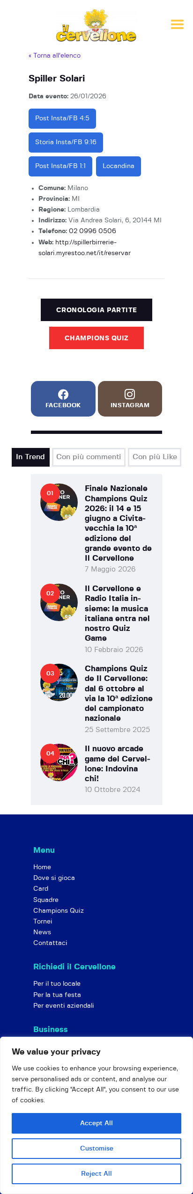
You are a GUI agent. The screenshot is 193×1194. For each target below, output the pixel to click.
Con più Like (155, 457)
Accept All (96, 1123)
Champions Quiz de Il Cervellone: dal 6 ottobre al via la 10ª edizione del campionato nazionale (119, 693)
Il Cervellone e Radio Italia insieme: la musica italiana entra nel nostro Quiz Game (117, 613)
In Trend (30, 457)
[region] (96, 1115)
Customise (96, 1148)
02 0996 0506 (92, 231)
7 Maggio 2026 (110, 569)
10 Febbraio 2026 (114, 649)
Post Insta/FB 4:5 (62, 118)
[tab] (31, 457)
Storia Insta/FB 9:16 (65, 142)
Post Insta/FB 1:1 (60, 166)
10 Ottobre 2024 (113, 789)
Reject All (96, 1174)
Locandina (118, 166)
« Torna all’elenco (55, 55)
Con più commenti (88, 457)
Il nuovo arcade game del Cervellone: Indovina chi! (117, 764)
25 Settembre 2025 (117, 729)
